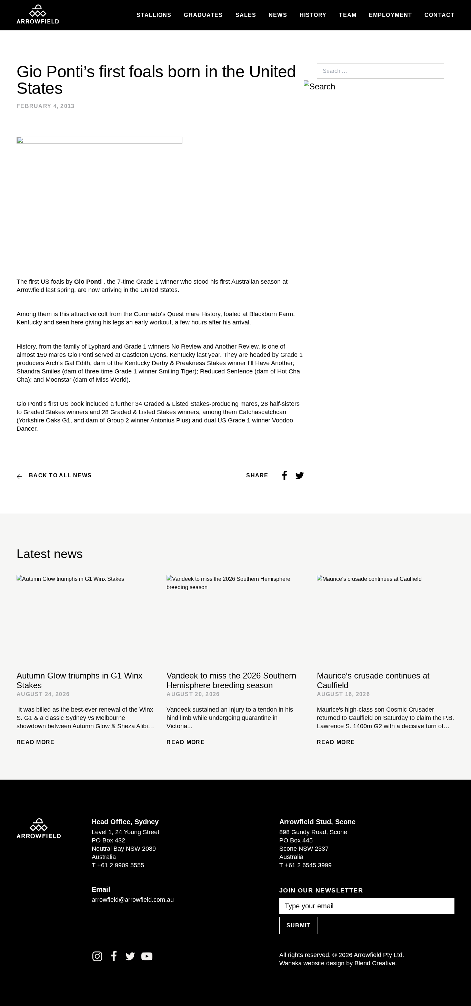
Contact (439, 15)
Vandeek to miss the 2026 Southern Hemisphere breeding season (231, 680)
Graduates (203, 15)
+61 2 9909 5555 (120, 865)
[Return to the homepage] (38, 14)
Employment (390, 15)
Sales (246, 15)
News (278, 15)
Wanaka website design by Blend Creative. (338, 963)
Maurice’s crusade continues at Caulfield (373, 680)
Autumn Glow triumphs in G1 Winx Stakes (79, 680)
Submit (299, 925)
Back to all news (60, 475)
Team (347, 15)
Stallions (154, 15)
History (313, 15)
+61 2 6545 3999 (308, 865)
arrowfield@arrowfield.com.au (133, 899)
